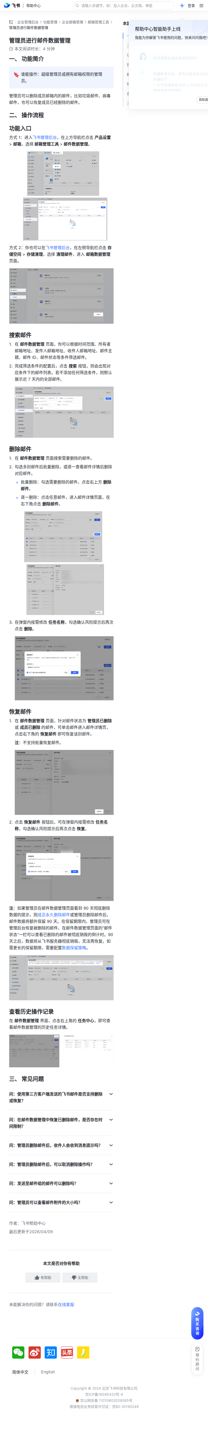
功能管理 (50, 22)
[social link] (20, 1352)
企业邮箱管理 (72, 22)
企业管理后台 (28, 22)
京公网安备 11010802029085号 (105, 1400)
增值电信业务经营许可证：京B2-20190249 (104, 1406)
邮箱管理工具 (98, 22)
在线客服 (66, 1304)
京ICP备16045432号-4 (104, 1394)
